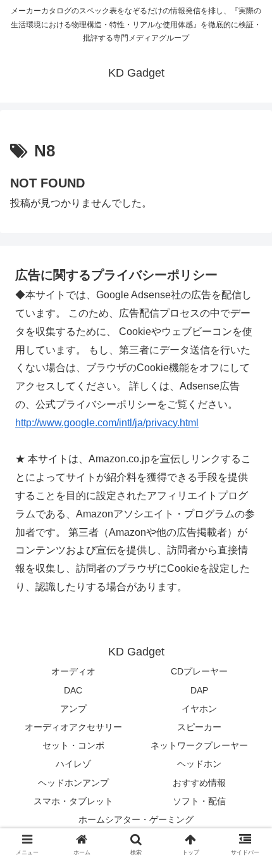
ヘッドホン (199, 764)
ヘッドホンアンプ (73, 783)
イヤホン (199, 709)
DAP (199, 690)
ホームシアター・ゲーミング (136, 819)
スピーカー (199, 727)
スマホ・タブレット (73, 801)
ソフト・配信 (199, 801)
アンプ (73, 709)
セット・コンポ (73, 745)
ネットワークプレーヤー (199, 745)
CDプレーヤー (199, 671)
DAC (73, 690)
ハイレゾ (73, 764)
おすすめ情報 (199, 783)
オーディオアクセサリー (73, 727)
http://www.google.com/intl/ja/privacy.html (107, 422)
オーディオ (73, 671)
